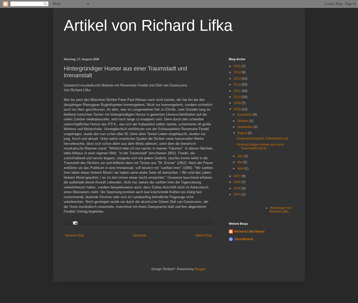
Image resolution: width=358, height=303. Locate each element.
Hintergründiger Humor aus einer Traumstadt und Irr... (260, 146)
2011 (238, 91)
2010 (238, 97)
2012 (238, 84)
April (241, 168)
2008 (238, 109)
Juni (240, 156)
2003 (238, 194)
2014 (238, 72)
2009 (238, 103)
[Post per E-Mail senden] (75, 222)
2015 (238, 66)
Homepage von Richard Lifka (281, 209)
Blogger (200, 269)
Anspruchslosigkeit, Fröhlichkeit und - (263, 138)
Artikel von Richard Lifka (148, 25)
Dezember (245, 114)
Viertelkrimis (243, 239)
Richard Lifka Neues (249, 231)
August (242, 133)
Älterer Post (203, 235)
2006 (238, 182)
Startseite (139, 235)
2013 (238, 78)
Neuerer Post (74, 235)
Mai (240, 162)
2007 (238, 176)
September (245, 127)
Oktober (243, 121)
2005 (238, 188)
